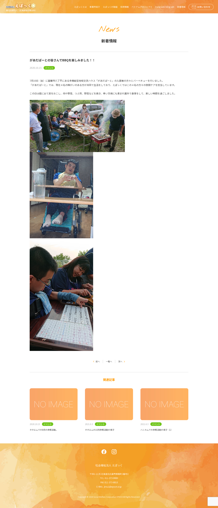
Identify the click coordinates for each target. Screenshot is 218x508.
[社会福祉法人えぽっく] (21, 6)
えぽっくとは (80, 6)
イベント (49, 67)
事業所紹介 (95, 6)
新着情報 (181, 6)
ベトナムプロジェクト (142, 6)
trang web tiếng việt (164, 6)
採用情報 (124, 6)
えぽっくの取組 (110, 6)
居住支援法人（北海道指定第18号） (21, 10)
